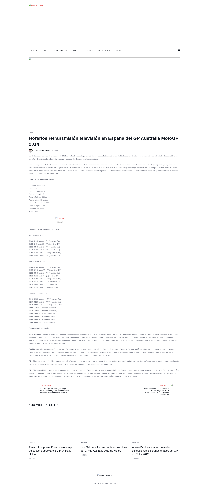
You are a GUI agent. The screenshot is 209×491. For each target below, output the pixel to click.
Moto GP (32, 133)
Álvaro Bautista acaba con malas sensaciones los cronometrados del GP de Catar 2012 (155, 451)
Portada (33, 50)
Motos (90, 50)
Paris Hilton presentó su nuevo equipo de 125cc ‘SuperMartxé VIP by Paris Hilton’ (51, 451)
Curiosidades (104, 50)
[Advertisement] (104, 29)
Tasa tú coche (60, 50)
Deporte (76, 50)
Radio (119, 50)
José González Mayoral (43, 150)
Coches (45, 50)
